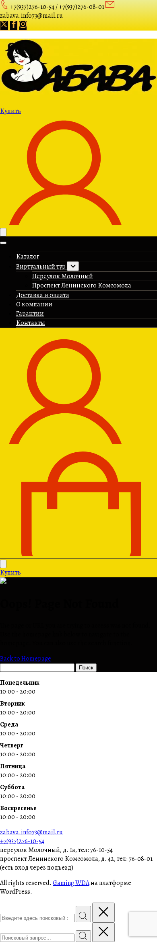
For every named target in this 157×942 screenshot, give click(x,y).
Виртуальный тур (41, 266)
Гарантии (30, 313)
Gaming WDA (71, 882)
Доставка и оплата (42, 295)
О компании (34, 304)
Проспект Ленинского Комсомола (81, 285)
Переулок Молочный (62, 276)
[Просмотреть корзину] (78, 554)
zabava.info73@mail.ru (31, 832)
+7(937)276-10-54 (22, 841)
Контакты (30, 322)
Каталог (27, 256)
